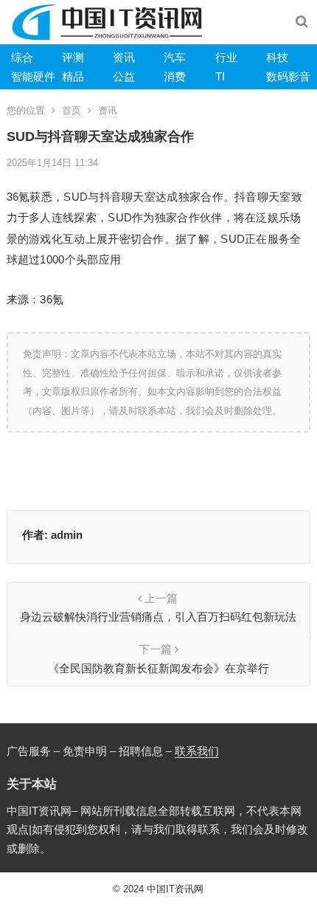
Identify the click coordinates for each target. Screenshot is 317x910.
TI (220, 76)
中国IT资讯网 (175, 889)
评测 (73, 57)
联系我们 (197, 751)
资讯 (124, 57)
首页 (71, 110)
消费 (175, 76)
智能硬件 (33, 76)
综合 (22, 57)
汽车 (175, 57)
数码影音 (288, 76)
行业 (226, 57)
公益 (124, 76)
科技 (277, 57)
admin (67, 534)
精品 (73, 76)
